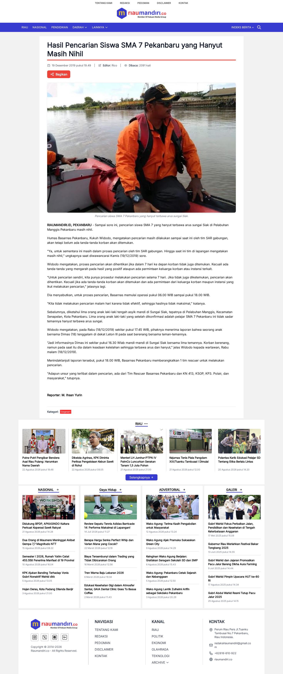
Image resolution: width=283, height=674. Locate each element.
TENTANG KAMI (106, 630)
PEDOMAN (102, 643)
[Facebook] (55, 637)
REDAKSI (101, 636)
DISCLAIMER (104, 649)
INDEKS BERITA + (242, 27)
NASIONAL (40, 27)
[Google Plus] (65, 637)
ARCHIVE (158, 662)
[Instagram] (35, 637)
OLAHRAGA (160, 649)
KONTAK (101, 656)
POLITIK (157, 636)
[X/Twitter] (45, 637)
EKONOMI (159, 643)
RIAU (25, 27)
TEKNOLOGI (160, 656)
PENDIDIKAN (59, 27)
